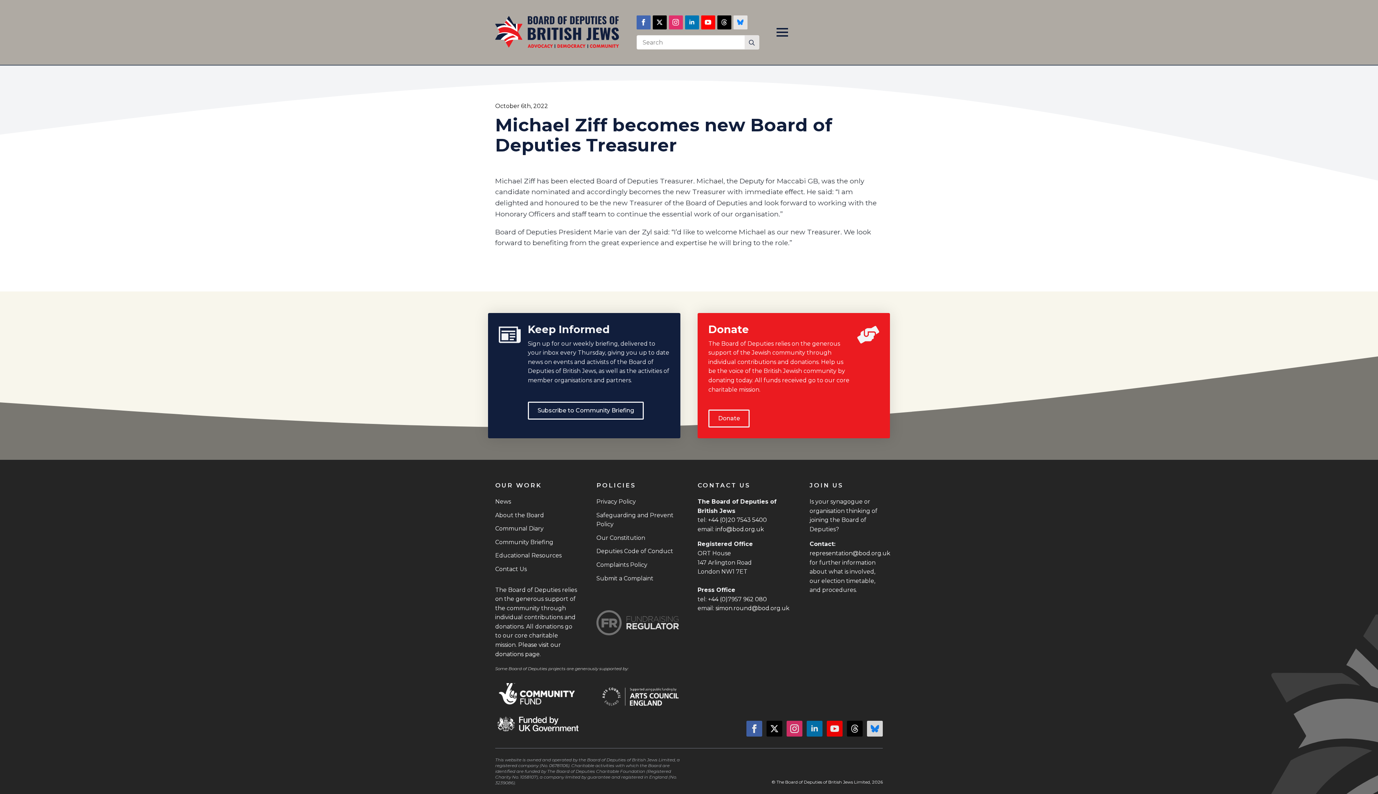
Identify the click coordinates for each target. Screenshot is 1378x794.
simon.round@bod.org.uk (752, 608)
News (503, 501)
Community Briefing (524, 542)
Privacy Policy (616, 501)
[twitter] (660, 22)
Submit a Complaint (624, 578)
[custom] (724, 22)
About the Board (519, 515)
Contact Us (511, 569)
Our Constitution (620, 537)
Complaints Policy (621, 564)
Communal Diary (519, 528)
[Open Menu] (782, 32)
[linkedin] (692, 22)
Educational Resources (528, 555)
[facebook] (644, 22)
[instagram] (676, 22)
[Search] (752, 43)
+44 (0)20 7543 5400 (737, 520)
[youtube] (708, 22)
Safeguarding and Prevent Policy (635, 520)
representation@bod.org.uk (850, 553)
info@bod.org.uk (740, 529)
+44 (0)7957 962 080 (737, 599)
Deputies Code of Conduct (634, 551)
